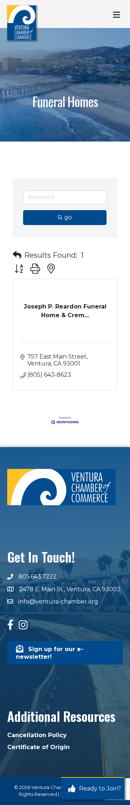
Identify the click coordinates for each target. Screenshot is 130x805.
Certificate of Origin (38, 747)
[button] (17, 255)
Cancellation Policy (37, 735)
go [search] (68, 217)
